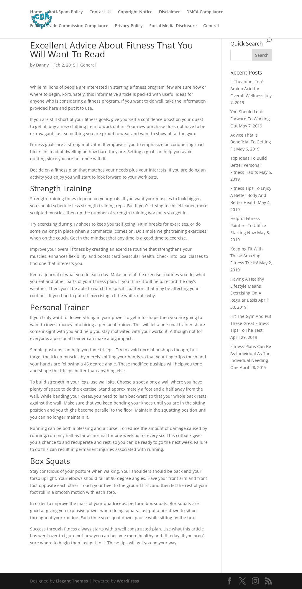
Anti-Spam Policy (66, 12)
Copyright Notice (135, 12)
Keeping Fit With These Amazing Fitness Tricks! (246, 256)
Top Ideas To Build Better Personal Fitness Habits (248, 165)
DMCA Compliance (204, 12)
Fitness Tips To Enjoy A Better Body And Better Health (250, 195)
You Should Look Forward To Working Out (250, 119)
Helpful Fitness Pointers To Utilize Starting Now (248, 225)
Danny (42, 65)
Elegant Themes (72, 581)
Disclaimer (169, 12)
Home (36, 12)
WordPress (128, 581)
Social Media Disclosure (173, 26)
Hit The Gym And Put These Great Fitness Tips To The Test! (250, 323)
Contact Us (100, 12)
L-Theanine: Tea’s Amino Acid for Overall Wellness (247, 88)
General (211, 26)
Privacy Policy (129, 26)
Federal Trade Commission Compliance (69, 26)
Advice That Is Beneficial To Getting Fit (250, 142)
